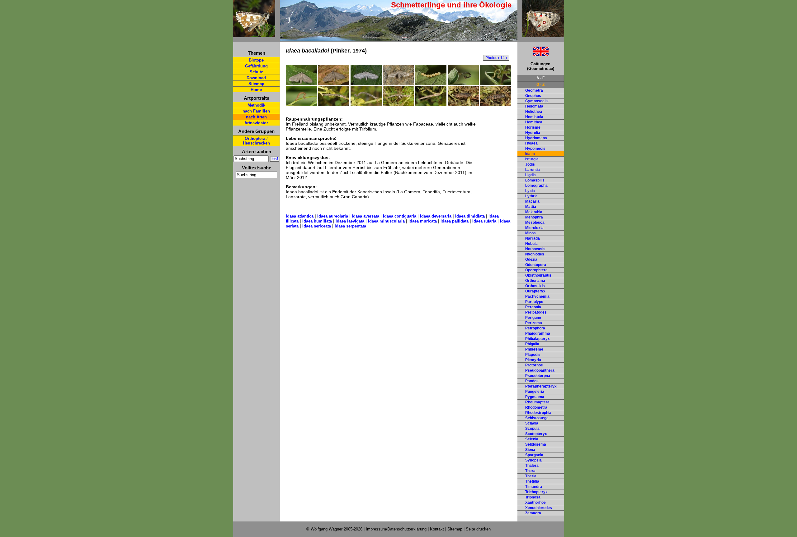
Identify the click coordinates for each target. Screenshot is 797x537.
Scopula (532, 428)
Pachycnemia (537, 296)
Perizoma (533, 323)
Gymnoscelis (537, 101)
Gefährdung (256, 66)
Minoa (530, 233)
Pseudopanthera (539, 370)
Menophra (534, 217)
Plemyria (533, 360)
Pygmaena (534, 397)
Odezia (531, 259)
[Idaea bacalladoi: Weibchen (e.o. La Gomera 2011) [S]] (398, 83)
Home (256, 89)
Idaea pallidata (455, 221)
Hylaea (531, 143)
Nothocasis (535, 249)
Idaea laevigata (350, 221)
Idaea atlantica (300, 216)
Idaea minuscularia (386, 221)
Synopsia (533, 460)
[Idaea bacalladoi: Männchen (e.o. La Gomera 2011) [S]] (301, 83)
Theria (530, 476)
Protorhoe (534, 365)
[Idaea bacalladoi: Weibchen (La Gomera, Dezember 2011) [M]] (366, 83)
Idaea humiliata (317, 221)
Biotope (256, 60)
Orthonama (535, 280)
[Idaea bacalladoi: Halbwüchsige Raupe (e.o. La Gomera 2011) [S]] (301, 104)
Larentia (532, 170)
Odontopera (535, 265)
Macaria (532, 201)
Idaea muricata (422, 221)
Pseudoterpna (537, 376)
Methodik (256, 105)
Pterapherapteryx (541, 386)
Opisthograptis (538, 275)
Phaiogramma (537, 333)
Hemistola (534, 117)
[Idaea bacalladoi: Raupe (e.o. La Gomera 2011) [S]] (333, 104)
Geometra (534, 90)
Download (256, 78)
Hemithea (533, 122)
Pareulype (534, 302)
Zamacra (533, 513)
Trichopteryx (536, 492)
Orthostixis (535, 286)
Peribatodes (536, 312)
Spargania (534, 455)
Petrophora (535, 328)
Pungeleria (534, 391)
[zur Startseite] (254, 34)
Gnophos (533, 96)
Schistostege (537, 418)
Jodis (530, 164)
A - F (540, 78)
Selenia (531, 439)
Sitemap (256, 83)
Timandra (533, 486)
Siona (530, 450)
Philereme (534, 349)
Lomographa (536, 185)
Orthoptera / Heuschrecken (256, 140)
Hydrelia (532, 133)
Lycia (530, 191)
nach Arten (256, 117)
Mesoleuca (535, 222)
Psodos (532, 381)
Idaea (530, 154)
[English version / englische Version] (533, 54)
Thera (530, 471)
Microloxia (534, 228)
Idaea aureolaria (332, 216)
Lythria (531, 196)
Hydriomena (536, 138)
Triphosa (532, 497)
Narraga (532, 238)
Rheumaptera (537, 402)
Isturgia (532, 159)
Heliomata (534, 106)
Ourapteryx (535, 291)
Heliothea (533, 111)
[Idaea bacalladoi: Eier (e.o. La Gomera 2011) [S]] (430, 83)
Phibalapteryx (537, 339)
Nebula (531, 243)
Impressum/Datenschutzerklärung (396, 529)
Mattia (530, 206)
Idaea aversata (365, 216)
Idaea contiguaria (399, 216)
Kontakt (437, 529)
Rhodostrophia (538, 413)
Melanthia (533, 212)
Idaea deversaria (435, 216)
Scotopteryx (536, 434)
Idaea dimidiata (470, 216)
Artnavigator (256, 123)
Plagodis (532, 354)
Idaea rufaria (484, 221)
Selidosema (535, 444)
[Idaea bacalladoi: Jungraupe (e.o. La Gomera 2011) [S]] (463, 83)
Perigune (533, 317)
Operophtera (536, 270)
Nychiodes (534, 254)
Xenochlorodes (538, 508)
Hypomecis (535, 148)
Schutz (256, 72)
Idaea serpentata (350, 226)
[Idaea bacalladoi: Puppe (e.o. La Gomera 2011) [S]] (463, 104)
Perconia (533, 307)
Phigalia (532, 344)
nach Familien (256, 111)
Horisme (532, 127)
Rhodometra (536, 407)
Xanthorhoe (535, 502)
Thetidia (532, 481)
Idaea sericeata (316, 226)
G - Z (540, 84)
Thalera (532, 465)
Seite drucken (478, 529)
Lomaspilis (535, 180)
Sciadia (531, 423)
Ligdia (530, 175)
